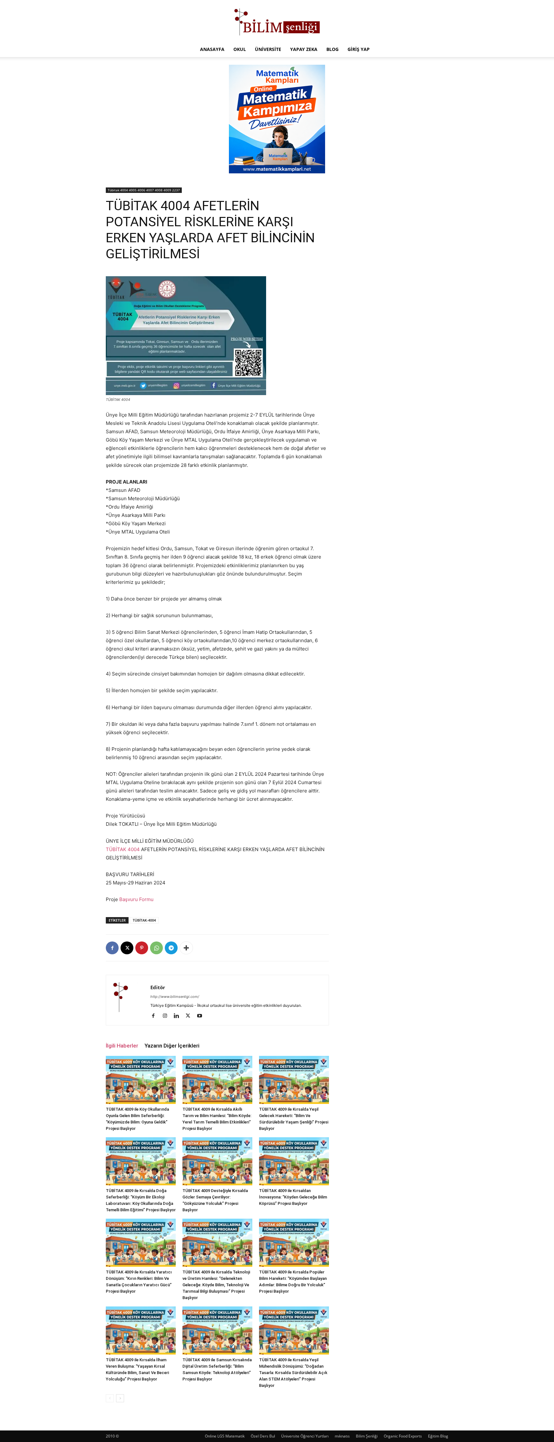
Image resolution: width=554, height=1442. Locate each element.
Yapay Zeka (303, 49)
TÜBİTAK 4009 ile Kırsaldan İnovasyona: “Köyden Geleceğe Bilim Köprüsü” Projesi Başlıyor (293, 1197)
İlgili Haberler (122, 1045)
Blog (332, 49)
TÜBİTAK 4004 (123, 849)
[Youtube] (202, 1016)
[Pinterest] (141, 947)
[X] (127, 947)
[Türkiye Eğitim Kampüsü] (277, 21)
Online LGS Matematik (225, 1436)
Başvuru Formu (136, 899)
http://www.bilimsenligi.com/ (174, 996)
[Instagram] (167, 1016)
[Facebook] (112, 947)
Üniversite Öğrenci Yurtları (305, 1436)
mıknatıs (342, 1436)
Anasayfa (212, 49)
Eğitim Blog (438, 1436)
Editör (157, 987)
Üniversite (268, 49)
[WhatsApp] (156, 947)
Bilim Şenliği (367, 1436)
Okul (239, 49)
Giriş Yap (359, 49)
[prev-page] (110, 1398)
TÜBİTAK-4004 (144, 920)
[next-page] (120, 1398)
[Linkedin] (178, 1016)
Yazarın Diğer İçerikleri (172, 1045)
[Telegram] (171, 947)
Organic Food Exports (403, 1436)
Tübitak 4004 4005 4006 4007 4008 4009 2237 (144, 190)
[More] (186, 947)
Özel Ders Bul (263, 1436)
